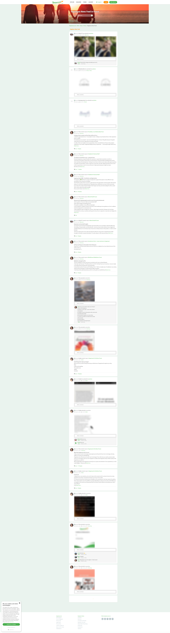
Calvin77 (79, 62)
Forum (57, 619)
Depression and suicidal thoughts (81, 224)
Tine (78, 306)
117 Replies (79, 465)
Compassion (80, 620)
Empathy (84, 620)
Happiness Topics (81, 616)
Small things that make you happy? (81, 361)
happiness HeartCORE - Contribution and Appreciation (85, 178)
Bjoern (78, 556)
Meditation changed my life (80, 260)
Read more (11, 621)
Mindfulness (80, 625)
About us (58, 627)
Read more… (76, 145)
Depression (80, 622)
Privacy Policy (58, 623)
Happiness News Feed (75, 29)
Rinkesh (78, 439)
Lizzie (78, 553)
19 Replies (79, 373)
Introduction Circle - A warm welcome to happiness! (99, 241)
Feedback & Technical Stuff (93, 153)
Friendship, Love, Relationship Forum (96, 131)
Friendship (80, 617)
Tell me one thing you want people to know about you (85, 244)
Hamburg (81, 133)
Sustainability (80, 627)
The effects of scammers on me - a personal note (84, 157)
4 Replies (79, 252)
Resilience (79, 619)
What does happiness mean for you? (81, 452)
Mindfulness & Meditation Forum (95, 257)
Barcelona (82, 222)
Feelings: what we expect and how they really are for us (85, 135)
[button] (11, 629)
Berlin (83, 359)
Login (106, 2)
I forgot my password (60, 625)
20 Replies (79, 191)
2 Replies (79, 148)
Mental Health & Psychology (83, 623)
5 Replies (79, 236)
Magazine (61, 619)
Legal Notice (58, 622)
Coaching (79, 628)
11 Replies (79, 169)
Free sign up (113, 2)
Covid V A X (76, 474)
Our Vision (62, 627)
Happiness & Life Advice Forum (95, 358)
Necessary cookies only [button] (11, 627)
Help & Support (59, 617)
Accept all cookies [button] (11, 624)
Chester (85, 101)
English (99, 2)
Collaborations (58, 628)
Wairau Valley (89, 70)
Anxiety (84, 622)
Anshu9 (78, 442)
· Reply (79, 63)
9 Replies (79, 272)
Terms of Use (58, 620)
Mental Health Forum (92, 196)
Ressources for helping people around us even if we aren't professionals (89, 200)
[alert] (11, 616)
